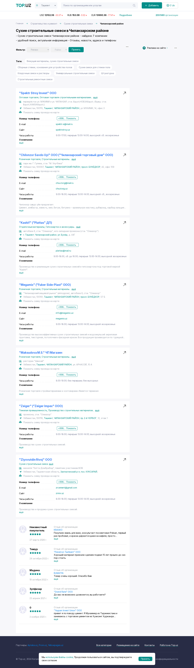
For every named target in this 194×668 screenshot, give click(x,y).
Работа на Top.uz (169, 645)
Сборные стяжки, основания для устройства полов (45, 67)
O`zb (172, 5)
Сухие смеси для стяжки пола (94, 67)
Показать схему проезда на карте (41, 112)
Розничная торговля (30, 159)
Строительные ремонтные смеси (35, 79)
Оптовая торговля (29, 97)
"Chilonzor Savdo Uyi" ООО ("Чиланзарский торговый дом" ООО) (66, 155)
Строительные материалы (56, 159)
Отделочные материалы (32, 227)
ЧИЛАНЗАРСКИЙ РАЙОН (66, 108)
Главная (19, 23)
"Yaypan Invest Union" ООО (68, 610)
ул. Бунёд (62, 234)
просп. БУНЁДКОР (90, 167)
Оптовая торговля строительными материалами (66, 97)
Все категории (103, 645)
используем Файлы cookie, (60, 657)
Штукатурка (107, 73)
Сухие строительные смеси (78, 23)
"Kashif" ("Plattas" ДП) (35, 222)
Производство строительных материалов (71, 410)
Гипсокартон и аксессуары (60, 227)
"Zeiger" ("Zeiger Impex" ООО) (41, 406)
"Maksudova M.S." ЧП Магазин (40, 352)
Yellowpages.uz (55, 645)
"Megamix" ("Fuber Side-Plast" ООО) (45, 285)
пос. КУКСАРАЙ (89, 471)
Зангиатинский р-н (70, 471)
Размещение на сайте (128, 645)
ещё (95, 97)
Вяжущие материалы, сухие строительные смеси (53, 61)
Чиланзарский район (45, 234)
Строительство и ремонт (44, 23)
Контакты (150, 645)
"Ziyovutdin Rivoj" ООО (35, 459)
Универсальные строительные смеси (75, 73)
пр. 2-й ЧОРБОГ (88, 418)
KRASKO (58, 530)
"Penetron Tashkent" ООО (67, 552)
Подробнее (125, 15)
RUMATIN (58, 573)
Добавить (153, 5)
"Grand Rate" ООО (63, 591)
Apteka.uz (33, 645)
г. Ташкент (28, 234)
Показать (71, 118)
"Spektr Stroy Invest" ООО (37, 93)
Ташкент (48, 108)
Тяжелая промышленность (33, 410)
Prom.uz (43, 645)
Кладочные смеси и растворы (33, 73)
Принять (76, 49)
